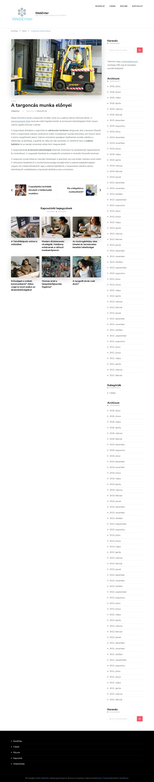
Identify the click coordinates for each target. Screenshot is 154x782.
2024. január (115, 177)
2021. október (116, 330)
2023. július (115, 211)
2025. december (117, 120)
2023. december (117, 182)
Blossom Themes (102, 778)
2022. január (115, 313)
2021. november (117, 324)
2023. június (115, 216)
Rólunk (124, 6)
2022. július (115, 279)
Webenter (15, 111)
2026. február (116, 114)
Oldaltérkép (19, 763)
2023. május (115, 222)
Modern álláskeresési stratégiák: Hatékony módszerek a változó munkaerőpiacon (53, 246)
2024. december (117, 137)
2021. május (115, 358)
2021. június (115, 352)
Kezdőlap (100, 6)
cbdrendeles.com (130, 61)
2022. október (116, 262)
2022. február (116, 307)
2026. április (115, 103)
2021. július (115, 347)
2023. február (116, 239)
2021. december (117, 318)
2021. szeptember (118, 335)
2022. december (117, 250)
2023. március (116, 233)
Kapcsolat (137, 6)
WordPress (123, 778)
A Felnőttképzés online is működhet (24, 243)
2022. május (115, 290)
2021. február (116, 375)
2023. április (115, 228)
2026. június (115, 92)
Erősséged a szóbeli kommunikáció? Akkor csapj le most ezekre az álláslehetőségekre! (23, 285)
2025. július (115, 131)
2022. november (117, 256)
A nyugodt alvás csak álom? (84, 283)
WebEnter (42, 13)
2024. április (115, 160)
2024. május (115, 154)
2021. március (116, 369)
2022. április (115, 296)
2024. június (115, 148)
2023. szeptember (118, 199)
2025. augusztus (117, 126)
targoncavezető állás (20, 121)
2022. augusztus (117, 273)
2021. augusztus (117, 341)
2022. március (116, 301)
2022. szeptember (118, 267)
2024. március (116, 165)
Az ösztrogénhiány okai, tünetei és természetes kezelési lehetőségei (85, 244)
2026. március (116, 109)
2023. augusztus (117, 205)
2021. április (115, 364)
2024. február (116, 171)
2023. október (116, 194)
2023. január (115, 245)
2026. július (115, 86)
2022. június (115, 284)
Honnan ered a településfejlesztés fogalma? (52, 284)
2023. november (117, 188)
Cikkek (112, 6)
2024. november (117, 143)
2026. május (115, 97)
